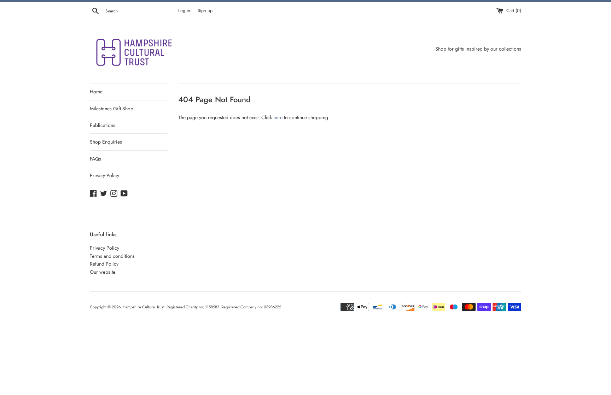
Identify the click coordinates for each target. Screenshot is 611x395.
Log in (184, 10)
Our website (102, 271)
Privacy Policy (104, 175)
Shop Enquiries (106, 141)
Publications (102, 125)
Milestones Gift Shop (111, 108)
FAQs (95, 158)
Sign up (205, 10)
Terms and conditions (112, 256)
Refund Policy (104, 263)
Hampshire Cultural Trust (143, 307)
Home (96, 91)
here (278, 117)
